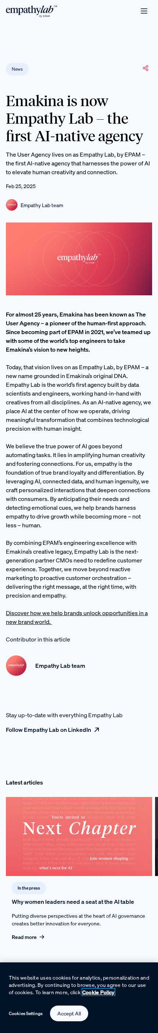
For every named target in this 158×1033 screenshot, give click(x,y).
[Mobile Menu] (144, 11)
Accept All (69, 1013)
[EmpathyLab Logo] (31, 11)
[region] (79, 997)
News (17, 69)
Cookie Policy (98, 992)
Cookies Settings (26, 1013)
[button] (145, 68)
